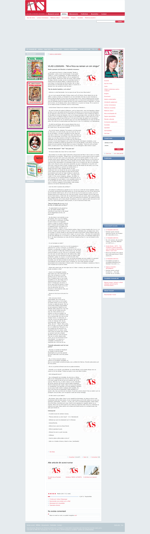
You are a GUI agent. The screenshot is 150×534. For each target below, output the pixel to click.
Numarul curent (53, 14)
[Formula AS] (35, 6)
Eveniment (107, 96)
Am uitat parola (118, 153)
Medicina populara (90, 17)
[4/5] (53, 493)
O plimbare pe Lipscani (90, 477)
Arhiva (64, 14)
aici (75, 515)
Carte (105, 86)
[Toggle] (122, 138)
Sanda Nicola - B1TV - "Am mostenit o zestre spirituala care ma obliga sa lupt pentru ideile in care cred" (114, 248)
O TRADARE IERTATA (112, 229)
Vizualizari (74, 457)
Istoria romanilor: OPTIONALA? (111, 267)
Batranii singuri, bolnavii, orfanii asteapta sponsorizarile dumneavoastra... (113, 284)
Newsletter (94, 14)
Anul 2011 (48, 49)
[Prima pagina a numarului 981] (113, 63)
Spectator (107, 127)
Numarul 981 (57, 49)
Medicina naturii (55, 17)
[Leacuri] (35, 94)
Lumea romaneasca (42, 17)
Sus (122, 525)
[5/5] (55, 493)
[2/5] (50, 493)
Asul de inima (31, 17)
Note (85, 457)
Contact (103, 14)
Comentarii (95, 457)
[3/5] (52, 493)
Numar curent (31, 525)
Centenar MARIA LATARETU (74, 477)
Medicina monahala (109, 107)
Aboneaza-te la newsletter (57, 503)
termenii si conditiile (71, 529)
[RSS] (99, 49)
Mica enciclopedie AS (110, 113)
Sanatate (80, 17)
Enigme (73, 17)
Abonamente (73, 14)
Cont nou (108, 153)
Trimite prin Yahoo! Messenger (58, 499)
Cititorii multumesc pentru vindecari (111, 89)
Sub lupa (106, 133)
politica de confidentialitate (86, 529)
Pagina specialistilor (110, 116)
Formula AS (33, 49)
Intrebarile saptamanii (110, 102)
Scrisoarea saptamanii (110, 122)
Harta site (117, 525)
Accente (106, 80)
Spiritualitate (65, 17)
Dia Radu (52, 451)
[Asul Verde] (35, 69)
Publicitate (84, 14)
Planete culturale (109, 119)
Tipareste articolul (55, 505)
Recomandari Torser (110, 294)
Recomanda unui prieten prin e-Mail (60, 501)
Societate (107, 124)
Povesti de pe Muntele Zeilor (54, 477)
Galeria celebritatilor (71, 49)
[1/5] (49, 493)
